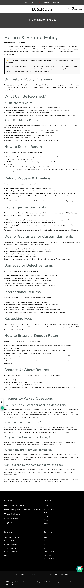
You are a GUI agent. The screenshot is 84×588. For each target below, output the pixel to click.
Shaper (46, 516)
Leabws (65, 574)
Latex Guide (48, 555)
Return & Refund (10, 541)
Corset (46, 520)
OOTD (46, 513)
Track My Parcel (10, 548)
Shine (46, 506)
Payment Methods (11, 545)
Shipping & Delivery (11, 537)
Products (47, 541)
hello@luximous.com (14, 514)
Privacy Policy (9, 555)
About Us (47, 548)
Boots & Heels (49, 509)
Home (46, 537)
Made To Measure (10, 552)
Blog (45, 545)
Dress (46, 524)
